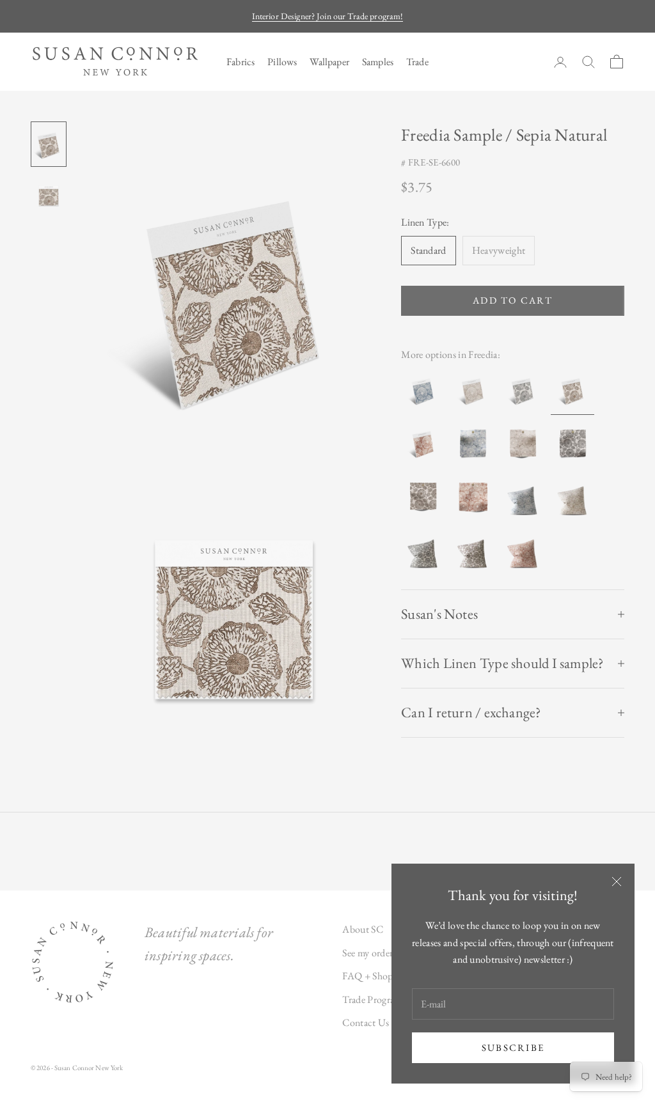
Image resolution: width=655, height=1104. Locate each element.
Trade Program (372, 999)
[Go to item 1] (49, 144)
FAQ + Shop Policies (384, 976)
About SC (362, 929)
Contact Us (365, 1022)
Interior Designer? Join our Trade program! (328, 16)
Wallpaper (329, 61)
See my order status (380, 953)
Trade (417, 61)
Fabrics (240, 61)
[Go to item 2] (49, 195)
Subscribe (513, 1047)
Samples (377, 61)
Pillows (282, 61)
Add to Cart (513, 300)
